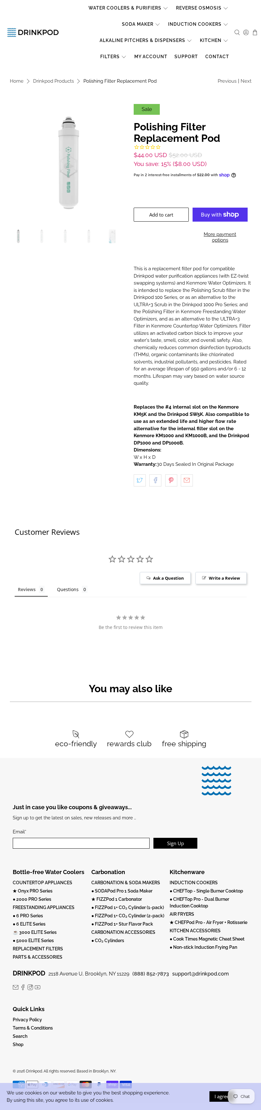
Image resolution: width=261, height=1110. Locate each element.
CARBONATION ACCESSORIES (123, 932)
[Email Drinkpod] (15, 988)
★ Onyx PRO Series (33, 890)
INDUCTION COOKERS (194, 882)
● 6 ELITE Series (29, 924)
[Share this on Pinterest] (171, 480)
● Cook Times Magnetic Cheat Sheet (207, 938)
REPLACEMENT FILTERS (38, 948)
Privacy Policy (27, 1019)
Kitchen (211, 40)
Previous (227, 81)
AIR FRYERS (182, 914)
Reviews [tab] (27, 589)
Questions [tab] (68, 589)
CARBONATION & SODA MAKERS (125, 882)
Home (17, 81)
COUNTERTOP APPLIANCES (42, 882)
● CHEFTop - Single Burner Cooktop (206, 890)
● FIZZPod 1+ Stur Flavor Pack (122, 924)
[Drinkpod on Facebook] (23, 988)
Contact (217, 56)
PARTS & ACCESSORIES (37, 957)
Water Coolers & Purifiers (124, 7)
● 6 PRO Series (28, 915)
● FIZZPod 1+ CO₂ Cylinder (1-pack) (127, 907)
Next (246, 81)
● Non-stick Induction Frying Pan (203, 947)
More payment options (220, 237)
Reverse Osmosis (199, 7)
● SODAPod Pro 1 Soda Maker (121, 890)
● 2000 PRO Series (32, 899)
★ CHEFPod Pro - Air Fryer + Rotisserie (208, 922)
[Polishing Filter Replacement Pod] (69, 163)
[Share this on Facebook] (155, 480)
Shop (18, 1044)
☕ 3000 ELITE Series (35, 932)
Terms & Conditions (33, 1028)
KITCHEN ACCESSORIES (195, 930)
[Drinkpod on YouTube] (37, 988)
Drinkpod (34, 1071)
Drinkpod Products (53, 81)
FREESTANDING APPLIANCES (43, 907)
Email (19, 832)
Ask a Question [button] (168, 578)
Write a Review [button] (224, 578)
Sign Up (175, 843)
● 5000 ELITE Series (33, 940)
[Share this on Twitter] (140, 480)
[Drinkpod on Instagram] (30, 988)
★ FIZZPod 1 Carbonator (116, 899)
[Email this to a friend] (187, 480)
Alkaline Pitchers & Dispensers (142, 40)
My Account (150, 56)
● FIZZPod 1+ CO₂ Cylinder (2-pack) (127, 915)
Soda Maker (137, 24)
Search (20, 1036)
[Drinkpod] (33, 32)
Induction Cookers (195, 24)
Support (186, 56)
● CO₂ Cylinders (107, 940)
